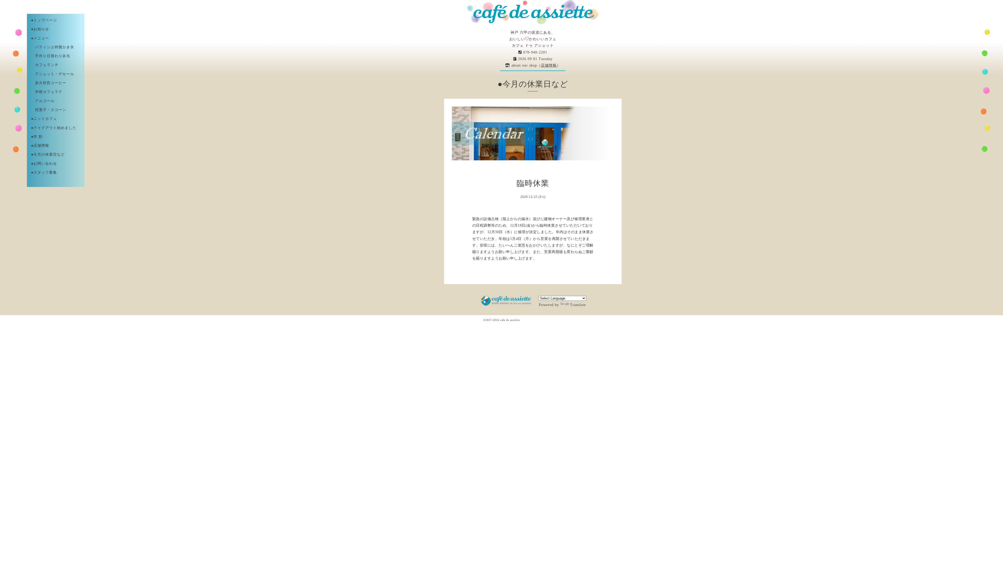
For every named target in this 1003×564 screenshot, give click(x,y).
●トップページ (44, 20)
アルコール (43, 101)
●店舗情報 (40, 146)
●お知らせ (40, 29)
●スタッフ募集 (44, 172)
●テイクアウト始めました (54, 128)
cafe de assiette (510, 320)
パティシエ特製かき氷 (52, 47)
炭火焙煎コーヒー (48, 83)
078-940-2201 (534, 52)
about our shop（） (535, 65)
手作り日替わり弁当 (50, 56)
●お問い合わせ (44, 164)
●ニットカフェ (44, 119)
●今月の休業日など (48, 154)
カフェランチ (45, 65)
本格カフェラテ (46, 92)
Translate (578, 305)
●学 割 (37, 137)
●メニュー (40, 38)
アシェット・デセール (52, 74)
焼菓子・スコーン (48, 110)
